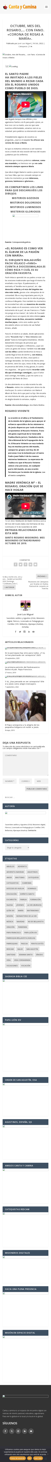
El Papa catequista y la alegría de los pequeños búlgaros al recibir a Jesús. (22, 726)
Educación (12, 894)
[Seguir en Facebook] (5, 1431)
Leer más (38, 1458)
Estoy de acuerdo (18, 1458)
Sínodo (39, 954)
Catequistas (12, 883)
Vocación (25, 965)
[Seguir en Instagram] (18, 1431)
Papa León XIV (30, 932)
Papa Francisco (14, 932)
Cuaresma (26, 883)
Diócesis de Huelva (15, 888)
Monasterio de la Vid (26, 916)
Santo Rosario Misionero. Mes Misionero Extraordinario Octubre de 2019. (25, 540)
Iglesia (10, 905)
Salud (20, 949)
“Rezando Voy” (16, 337)
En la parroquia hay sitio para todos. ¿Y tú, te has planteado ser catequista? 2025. (25, 654)
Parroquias (12, 943)
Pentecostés (37, 943)
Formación (35, 899)
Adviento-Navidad (15, 872)
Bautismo (20, 877)
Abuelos (10, 866)
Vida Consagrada (22, 960)
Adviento (22, 866)
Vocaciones (12, 965)
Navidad (20, 921)
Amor (9, 877)
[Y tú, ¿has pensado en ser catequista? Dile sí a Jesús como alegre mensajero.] (25, 677)
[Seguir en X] (11, 1431)
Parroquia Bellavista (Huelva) (21, 938)
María (20, 910)
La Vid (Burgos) (34, 905)
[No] (47, 1454)
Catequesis (23, 46)
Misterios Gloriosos (25, 211)
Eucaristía (11, 899)
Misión (10, 916)
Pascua (24, 943)
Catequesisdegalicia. (21, 242)
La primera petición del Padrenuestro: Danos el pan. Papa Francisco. (22, 668)
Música (10, 921)
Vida (9, 960)
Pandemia (22, 927)
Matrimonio (33, 910)
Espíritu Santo (27, 894)
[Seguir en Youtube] (31, 1431)
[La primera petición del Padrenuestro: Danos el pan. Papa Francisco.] (25, 663)
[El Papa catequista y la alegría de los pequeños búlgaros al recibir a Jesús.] (25, 705)
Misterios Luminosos (25, 207)
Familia (23, 899)
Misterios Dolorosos (25, 202)
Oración (10, 927)
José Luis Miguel (24, 43)
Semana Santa (25, 954)
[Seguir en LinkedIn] (24, 1431)
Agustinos (32, 872)
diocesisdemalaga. (20, 405)
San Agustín (32, 949)
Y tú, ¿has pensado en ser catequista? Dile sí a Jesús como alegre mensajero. (24, 682)
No (29, 1458)
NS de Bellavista (35, 921)
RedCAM (10, 949)
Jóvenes (20, 905)
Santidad (11, 954)
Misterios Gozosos (25, 198)
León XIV (10, 910)
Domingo (32, 888)
